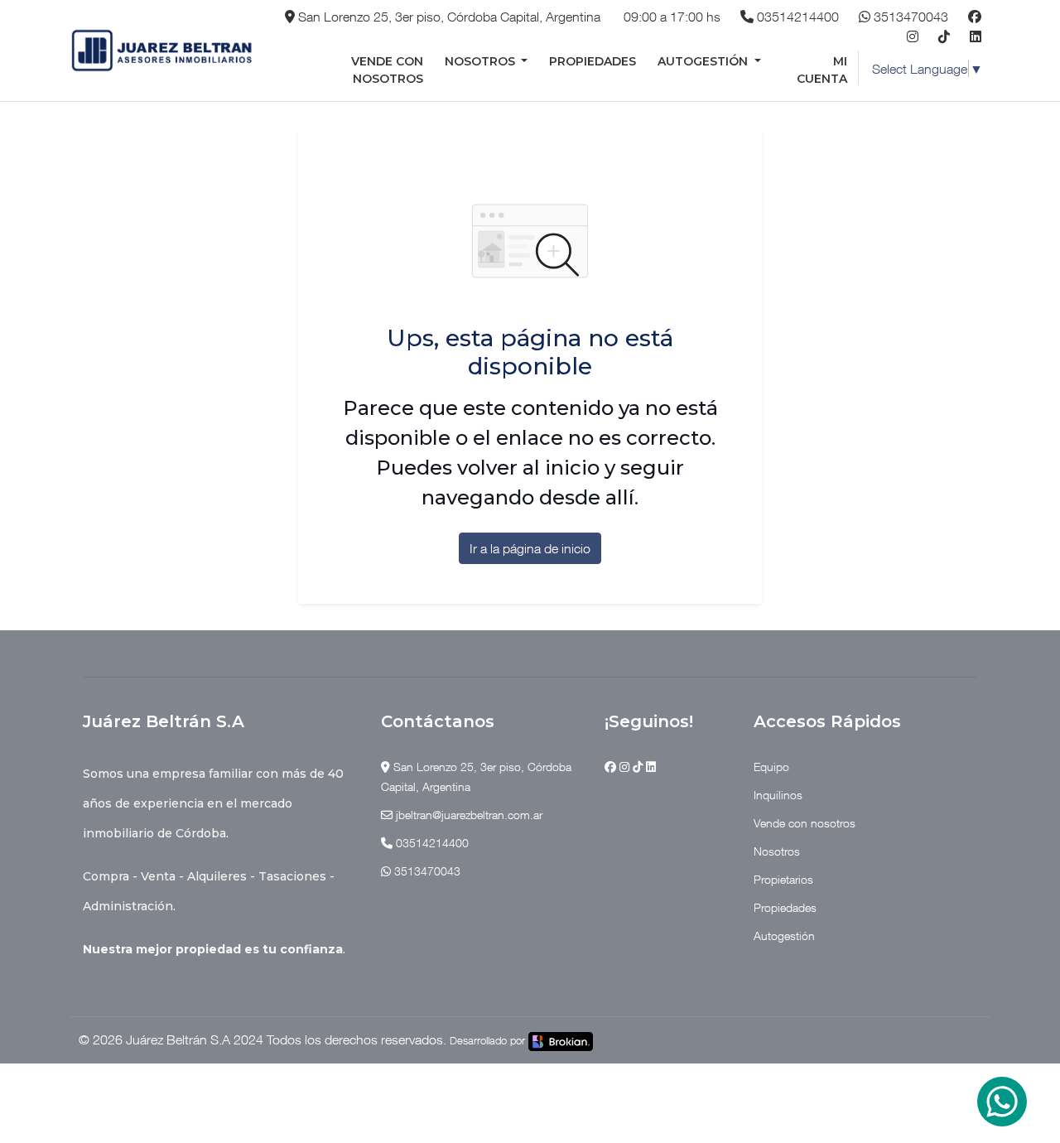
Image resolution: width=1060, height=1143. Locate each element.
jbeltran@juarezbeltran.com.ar (467, 815)
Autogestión (704, 61)
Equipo (771, 767)
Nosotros (481, 61)
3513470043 (909, 16)
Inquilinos (778, 795)
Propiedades (592, 61)
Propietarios (783, 879)
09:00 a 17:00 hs (670, 16)
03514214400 (796, 16)
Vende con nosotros (387, 70)
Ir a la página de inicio (530, 548)
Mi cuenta (822, 70)
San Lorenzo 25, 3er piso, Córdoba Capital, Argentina (447, 16)
